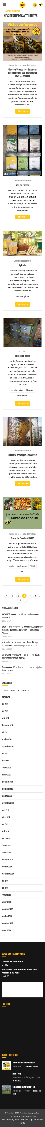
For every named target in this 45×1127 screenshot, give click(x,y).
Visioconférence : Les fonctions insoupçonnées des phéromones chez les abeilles (22, 72)
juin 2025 (5, 704)
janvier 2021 (6, 775)
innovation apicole (22, 296)
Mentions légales (10, 1119)
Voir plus (21, 111)
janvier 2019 (6, 902)
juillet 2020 (6, 817)
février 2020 (6, 845)
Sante (22, 571)
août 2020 (5, 810)
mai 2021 (5, 753)
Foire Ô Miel (26, 1078)
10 (20, 600)
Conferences (21, 566)
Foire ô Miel (16, 1074)
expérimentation (17, 390)
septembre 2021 (8, 746)
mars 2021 (5, 761)
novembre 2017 (7, 923)
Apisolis (22, 265)
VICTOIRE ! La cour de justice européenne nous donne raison (20, 616)
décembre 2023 (7, 725)
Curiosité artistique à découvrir (22, 455)
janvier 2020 (6, 853)
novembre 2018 (7, 909)
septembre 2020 (8, 803)
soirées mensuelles (22, 969)
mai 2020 (5, 824)
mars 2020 (6, 838)
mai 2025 (5, 711)
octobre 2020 (7, 796)
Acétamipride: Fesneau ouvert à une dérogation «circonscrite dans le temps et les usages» (21, 644)
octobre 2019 (7, 867)
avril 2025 (5, 718)
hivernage (30, 390)
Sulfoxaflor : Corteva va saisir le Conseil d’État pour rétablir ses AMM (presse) (21, 656)
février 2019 (6, 895)
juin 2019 (5, 881)
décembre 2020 (7, 782)
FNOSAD (32, 566)
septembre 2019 (8, 874)
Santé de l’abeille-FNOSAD (22, 538)
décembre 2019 (7, 860)
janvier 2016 (6, 930)
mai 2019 (5, 888)
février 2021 (6, 768)
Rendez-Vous (17, 1066)
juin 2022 (5, 732)
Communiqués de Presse (17, 65)
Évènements (16, 1078)
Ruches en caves (22, 356)
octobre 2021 (7, 739)
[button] (40, 5)
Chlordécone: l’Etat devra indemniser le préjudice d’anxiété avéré (22, 669)
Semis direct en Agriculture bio (23, 1087)
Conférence (31, 65)
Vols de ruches (22, 185)
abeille (11, 566)
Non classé (22, 351)
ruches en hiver (22, 395)
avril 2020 (5, 831)
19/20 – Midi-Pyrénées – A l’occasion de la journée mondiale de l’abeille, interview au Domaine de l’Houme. (22, 630)
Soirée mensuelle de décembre (23, 1063)
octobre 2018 (7, 916)
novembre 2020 (7, 789)
